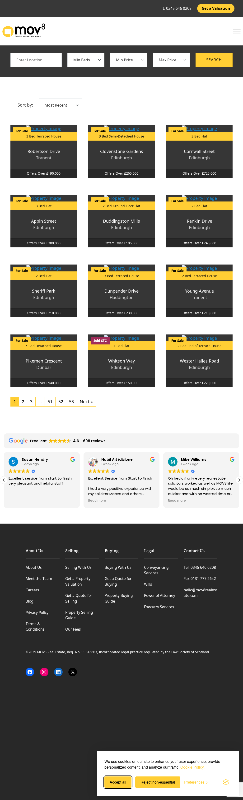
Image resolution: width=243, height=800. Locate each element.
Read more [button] (97, 501)
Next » (86, 401)
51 (50, 401)
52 (60, 401)
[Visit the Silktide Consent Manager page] (226, 782)
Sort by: (25, 105)
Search (214, 59)
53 (71, 401)
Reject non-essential (157, 782)
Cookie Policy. (192, 767)
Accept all (118, 782)
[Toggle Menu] (237, 31)
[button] (239, 480)
